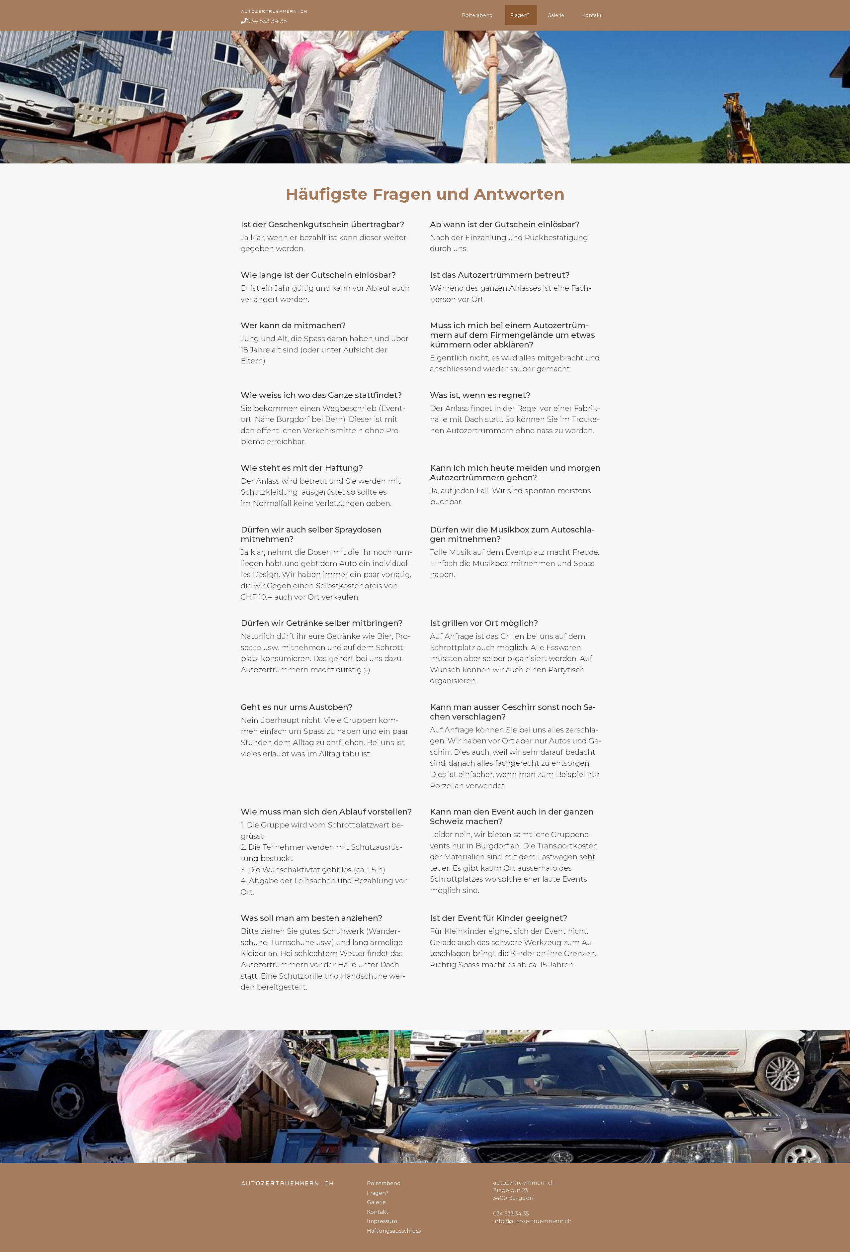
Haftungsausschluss (394, 1231)
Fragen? (521, 15)
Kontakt (593, 15)
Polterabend (478, 15)
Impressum (382, 1221)
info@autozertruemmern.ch (532, 1221)
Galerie (557, 15)
